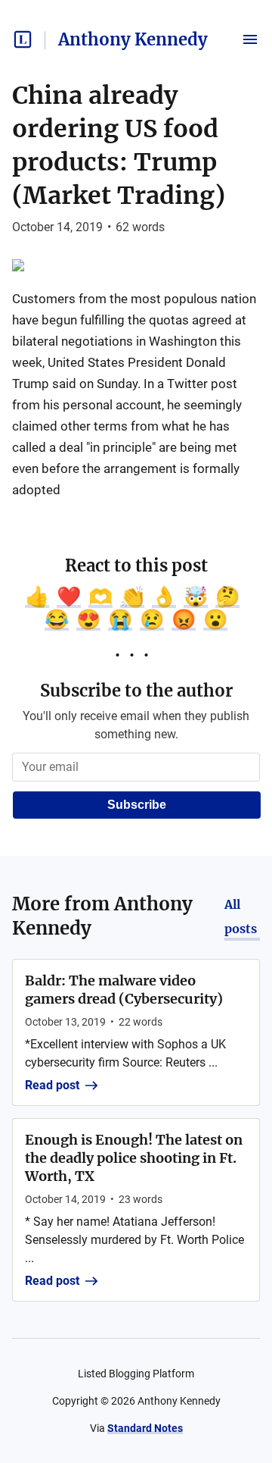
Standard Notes (145, 1428)
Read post (52, 1085)
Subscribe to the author (136, 690)
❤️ (69, 596)
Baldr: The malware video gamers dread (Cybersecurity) (124, 989)
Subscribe (136, 804)
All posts (240, 916)
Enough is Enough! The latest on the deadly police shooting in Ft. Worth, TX (134, 1158)
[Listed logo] (22, 39)
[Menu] (250, 39)
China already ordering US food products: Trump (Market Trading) (118, 145)
